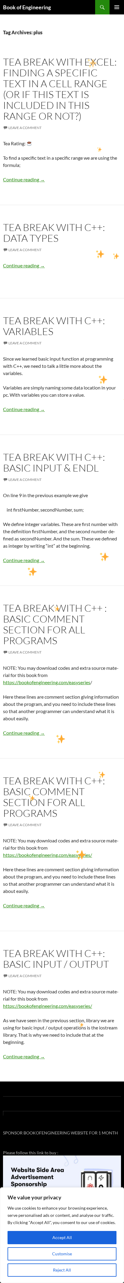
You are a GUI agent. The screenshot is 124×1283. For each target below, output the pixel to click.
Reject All (62, 1269)
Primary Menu (117, 7)
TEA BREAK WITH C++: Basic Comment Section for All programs (54, 796)
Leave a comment (25, 127)
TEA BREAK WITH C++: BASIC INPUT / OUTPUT (56, 958)
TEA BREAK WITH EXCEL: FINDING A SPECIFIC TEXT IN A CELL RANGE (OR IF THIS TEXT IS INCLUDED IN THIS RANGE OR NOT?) (60, 89)
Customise (62, 1253)
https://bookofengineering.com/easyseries (46, 682)
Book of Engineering (27, 7)
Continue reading (24, 179)
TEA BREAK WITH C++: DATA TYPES (54, 232)
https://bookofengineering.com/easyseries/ (47, 855)
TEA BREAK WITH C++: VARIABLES (54, 325)
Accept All (62, 1237)
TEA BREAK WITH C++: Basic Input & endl (54, 462)
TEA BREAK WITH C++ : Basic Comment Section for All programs (55, 624)
